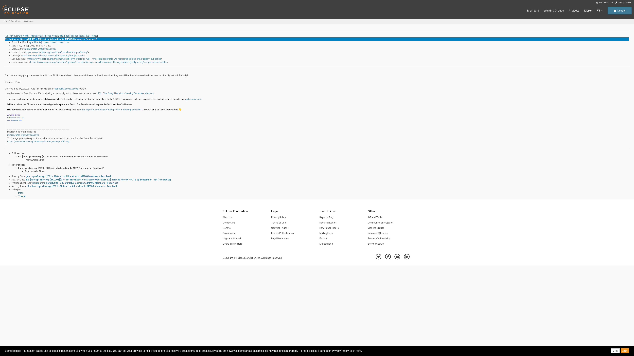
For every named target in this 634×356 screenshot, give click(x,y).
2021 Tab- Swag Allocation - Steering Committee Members (126, 93)
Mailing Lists (326, 233)
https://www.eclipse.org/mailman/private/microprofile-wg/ (56, 52)
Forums (323, 238)
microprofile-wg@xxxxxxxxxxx (40, 49)
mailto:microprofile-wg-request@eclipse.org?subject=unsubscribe (131, 62)
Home (5, 21)
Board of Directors (232, 243)
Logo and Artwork (232, 238)
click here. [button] (356, 350)
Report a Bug (326, 217)
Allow (624, 351)
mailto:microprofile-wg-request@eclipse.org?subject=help (53, 55)
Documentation (327, 222)
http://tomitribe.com (14, 120)
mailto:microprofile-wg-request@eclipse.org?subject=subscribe (127, 59)
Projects (574, 10)
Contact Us (229, 222)
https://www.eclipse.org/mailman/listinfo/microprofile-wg (58, 59)
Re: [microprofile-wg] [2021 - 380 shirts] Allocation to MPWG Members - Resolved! (63, 156)
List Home (91, 35)
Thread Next (50, 35)
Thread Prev (35, 35)
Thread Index (78, 35)
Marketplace (326, 243)
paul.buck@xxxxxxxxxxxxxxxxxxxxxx (49, 42)
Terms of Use (278, 222)
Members (533, 10)
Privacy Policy (278, 217)
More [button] (587, 10)
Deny (615, 351)
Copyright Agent (279, 228)
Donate (621, 10)
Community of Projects (380, 222)
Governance (229, 233)
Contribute (15, 21)
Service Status (376, 243)
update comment (193, 99)
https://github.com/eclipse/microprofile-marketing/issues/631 (111, 109)
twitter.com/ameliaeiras (15, 118)
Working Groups (554, 10)
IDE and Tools (375, 217)
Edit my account (606, 2)
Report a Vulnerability (379, 238)
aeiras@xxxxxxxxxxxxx (66, 88)
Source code (28, 21)
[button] (599, 11)
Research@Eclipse (378, 233)
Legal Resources (280, 238)
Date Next (22, 35)
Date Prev (11, 35)
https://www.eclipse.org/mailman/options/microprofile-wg (61, 62)
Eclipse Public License (283, 233)
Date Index (63, 35)
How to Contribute (329, 228)
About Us (228, 217)
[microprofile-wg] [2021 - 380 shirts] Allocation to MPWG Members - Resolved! (61, 168)
